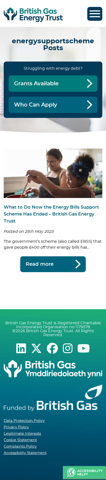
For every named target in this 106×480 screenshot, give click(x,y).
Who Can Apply (35, 105)
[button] (84, 473)
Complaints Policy (20, 446)
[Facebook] (52, 348)
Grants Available (36, 83)
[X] (36, 348)
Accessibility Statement (25, 453)
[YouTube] (83, 348)
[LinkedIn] (21, 348)
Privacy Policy (16, 427)
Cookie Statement (20, 440)
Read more (39, 264)
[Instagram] (67, 348)
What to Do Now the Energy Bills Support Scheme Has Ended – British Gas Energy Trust (51, 214)
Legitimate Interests (22, 434)
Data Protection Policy (24, 421)
